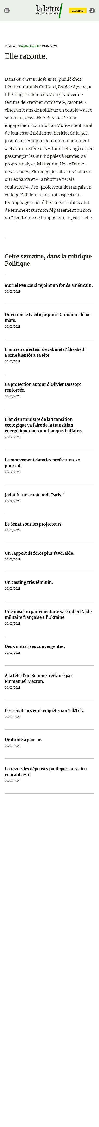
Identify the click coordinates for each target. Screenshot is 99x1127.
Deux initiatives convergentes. (35, 646)
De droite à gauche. (23, 739)
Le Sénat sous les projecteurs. (34, 524)
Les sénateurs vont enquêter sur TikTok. (44, 710)
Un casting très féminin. (29, 582)
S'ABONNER (78, 10)
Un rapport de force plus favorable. (39, 553)
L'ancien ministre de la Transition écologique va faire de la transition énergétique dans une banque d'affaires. (44, 425)
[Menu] (7, 10)
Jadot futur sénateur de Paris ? (34, 495)
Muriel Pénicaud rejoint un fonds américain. (49, 285)
